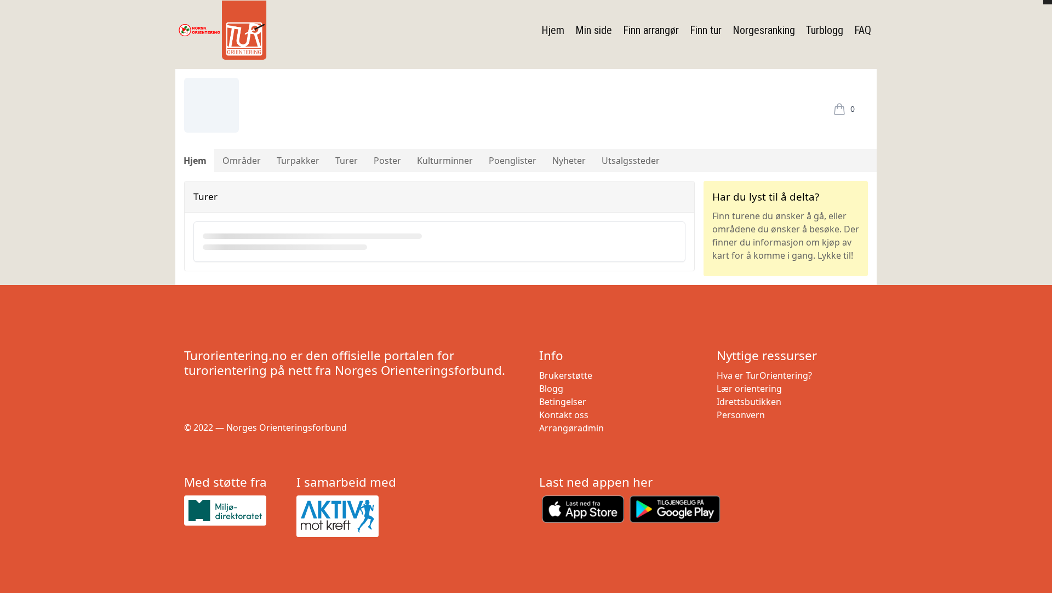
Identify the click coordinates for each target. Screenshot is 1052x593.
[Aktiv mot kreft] (348, 516)
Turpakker (298, 161)
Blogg (551, 389)
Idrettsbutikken (749, 402)
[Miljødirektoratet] (236, 510)
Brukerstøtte (565, 375)
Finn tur (706, 30)
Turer (346, 161)
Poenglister (512, 161)
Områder (241, 161)
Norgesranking (764, 30)
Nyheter (569, 161)
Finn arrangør (651, 30)
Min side (593, 30)
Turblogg (824, 30)
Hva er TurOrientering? (764, 375)
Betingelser (562, 402)
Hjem (552, 30)
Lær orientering (749, 389)
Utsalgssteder (631, 161)
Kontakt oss (563, 415)
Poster (387, 161)
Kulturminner (445, 161)
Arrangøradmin (571, 428)
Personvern (741, 415)
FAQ (862, 30)
